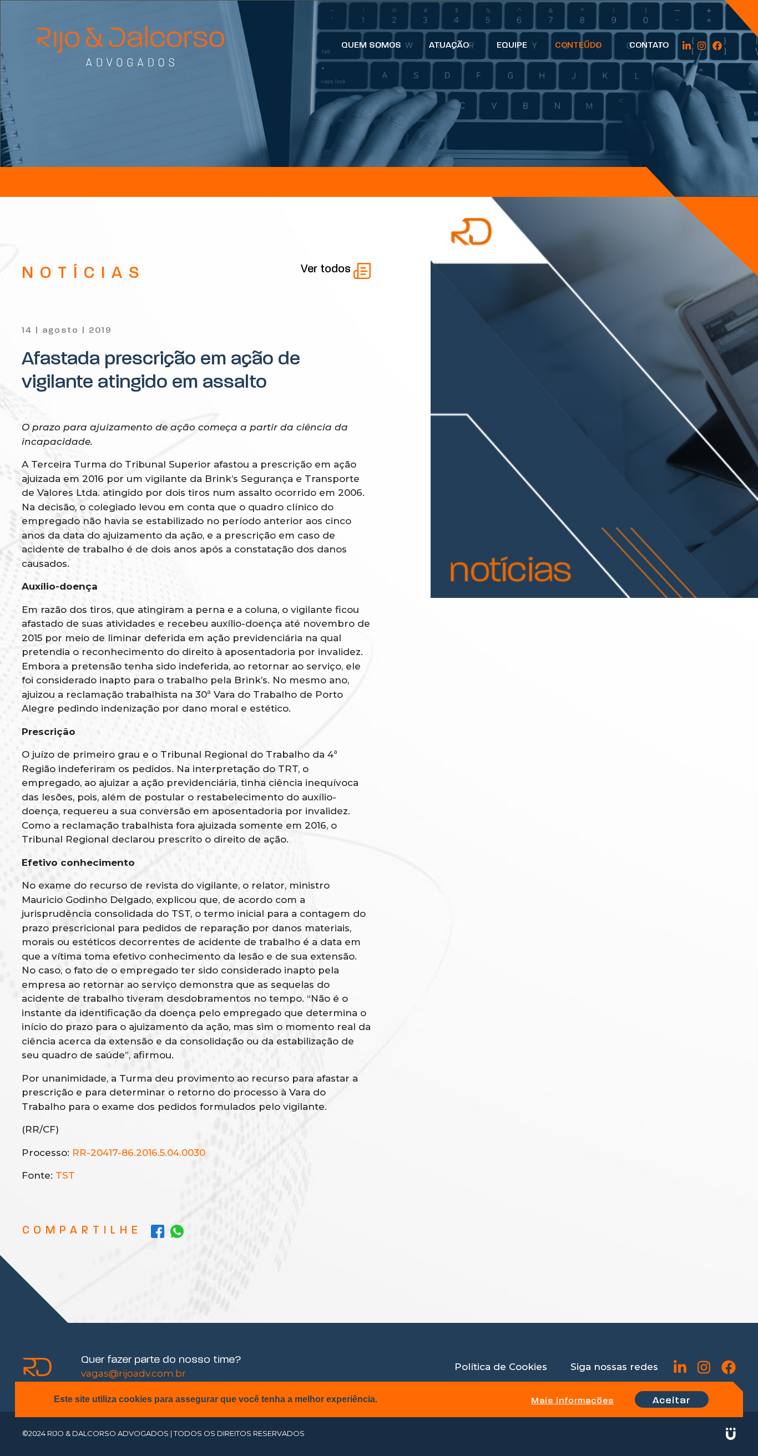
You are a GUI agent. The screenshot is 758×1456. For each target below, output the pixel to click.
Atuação (449, 45)
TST (65, 1175)
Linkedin (687, 45)
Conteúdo (578, 45)
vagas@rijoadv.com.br (133, 1373)
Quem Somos (371, 45)
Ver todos (327, 269)
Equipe (512, 45)
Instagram (702, 45)
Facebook (717, 45)
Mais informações (572, 1401)
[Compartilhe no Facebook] (157, 1231)
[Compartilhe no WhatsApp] (177, 1231)
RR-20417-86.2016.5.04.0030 (138, 1152)
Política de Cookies (500, 1366)
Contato (649, 45)
